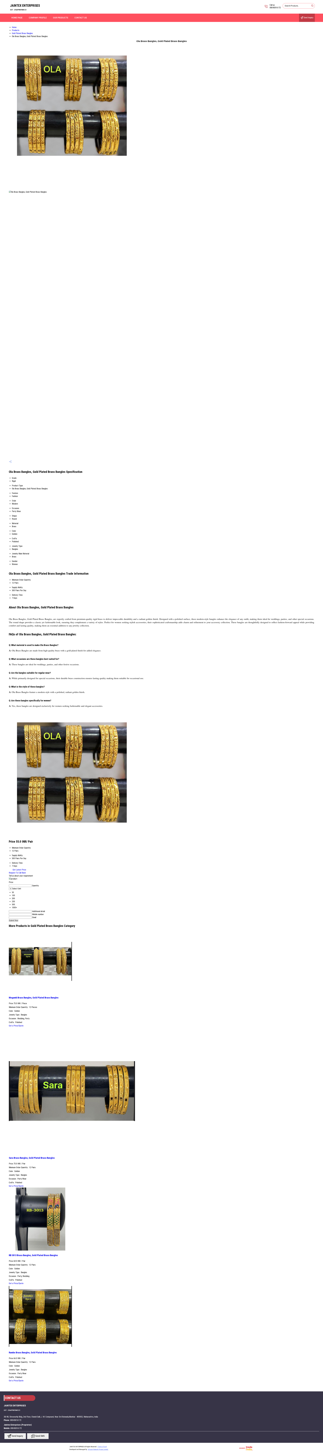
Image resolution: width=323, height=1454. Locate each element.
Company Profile (38, 18)
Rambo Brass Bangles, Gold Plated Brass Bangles (33, 1352)
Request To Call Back (17, 873)
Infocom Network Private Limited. (98, 1449)
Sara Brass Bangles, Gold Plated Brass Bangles (32, 1158)
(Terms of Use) (102, 1447)
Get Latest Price (19, 870)
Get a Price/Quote (16, 1026)
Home (14, 27)
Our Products (60, 18)
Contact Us (80, 18)
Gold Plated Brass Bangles (22, 33)
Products (15, 30)
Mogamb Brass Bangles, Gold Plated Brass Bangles (33, 997)
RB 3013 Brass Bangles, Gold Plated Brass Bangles (33, 1255)
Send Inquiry (308, 17)
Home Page (16, 18)
